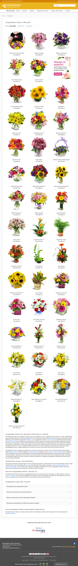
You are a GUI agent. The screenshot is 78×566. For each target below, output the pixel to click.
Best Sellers (13, 26)
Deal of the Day (11, 10)
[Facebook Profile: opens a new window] (74, 543)
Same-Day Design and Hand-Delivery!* (12, 1)
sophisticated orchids (12, 441)
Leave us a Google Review (68, 546)
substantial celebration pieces (12, 466)
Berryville (7, 513)
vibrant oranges (33, 452)
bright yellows (13, 452)
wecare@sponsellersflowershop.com (11, 548)
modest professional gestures (59, 465)
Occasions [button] (24, 10)
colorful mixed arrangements (57, 452)
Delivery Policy (53, 560)
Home (3, 15)
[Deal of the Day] (61, 68)
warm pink (27, 465)
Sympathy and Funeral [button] (43, 10)
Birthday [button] (32, 10)
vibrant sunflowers (51, 439)
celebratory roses (30, 439)
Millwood (13, 513)
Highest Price (21, 26)
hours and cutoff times (11, 475)
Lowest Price (29, 26)
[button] (74, 559)
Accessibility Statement (43, 560)
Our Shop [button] (67, 10)
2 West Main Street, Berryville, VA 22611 (12, 545)
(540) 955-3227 (6, 546)
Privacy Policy (34, 560)
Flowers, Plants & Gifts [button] (57, 10)
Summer (18, 10)
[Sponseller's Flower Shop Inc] (13, 5)
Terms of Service (25, 560)
